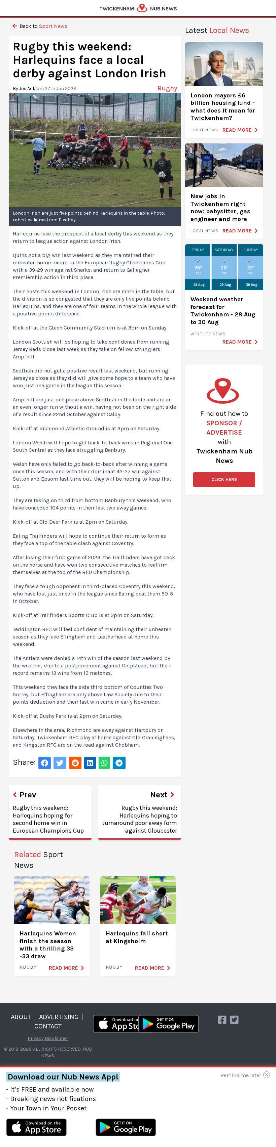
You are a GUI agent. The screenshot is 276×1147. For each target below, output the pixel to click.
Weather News (208, 334)
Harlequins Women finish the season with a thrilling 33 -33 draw (48, 945)
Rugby (28, 967)
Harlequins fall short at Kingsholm (137, 937)
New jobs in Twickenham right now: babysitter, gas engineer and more (220, 207)
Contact (48, 1026)
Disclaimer (56, 1038)
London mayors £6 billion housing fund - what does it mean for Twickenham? (223, 107)
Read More (63, 968)
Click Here (224, 479)
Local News (204, 130)
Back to (42, 26)
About (21, 1017)
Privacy (36, 1038)
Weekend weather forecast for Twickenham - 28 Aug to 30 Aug (223, 311)
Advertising (59, 1017)
